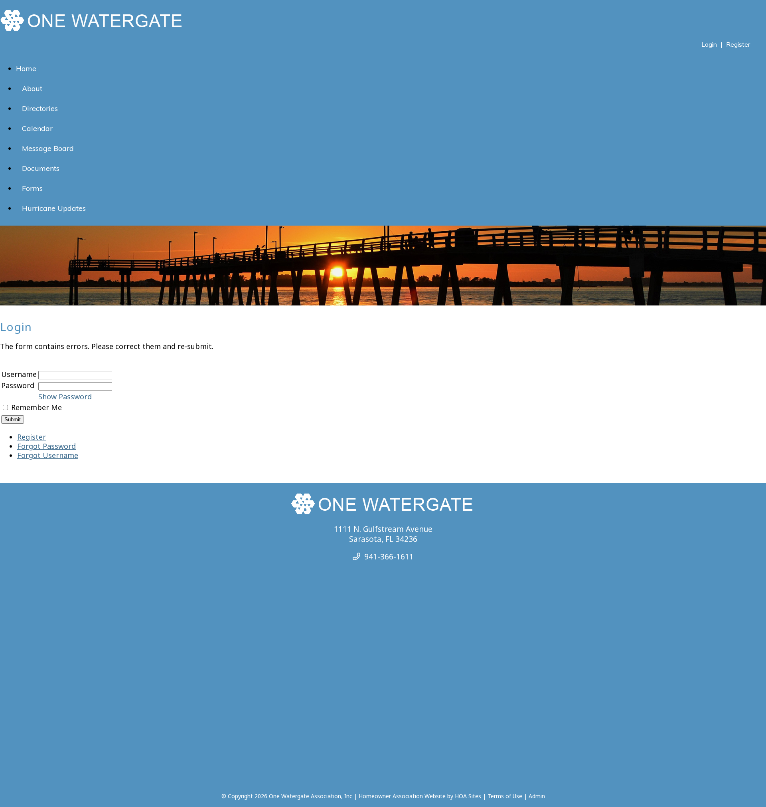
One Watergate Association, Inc (310, 796)
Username (19, 374)
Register (738, 44)
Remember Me (36, 407)
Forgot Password (46, 446)
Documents (40, 168)
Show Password (65, 396)
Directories (40, 108)
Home (26, 68)
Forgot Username (47, 455)
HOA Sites (468, 796)
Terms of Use (505, 796)
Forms (32, 188)
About (32, 88)
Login (709, 44)
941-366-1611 (389, 556)
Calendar (37, 128)
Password (17, 385)
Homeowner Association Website (402, 796)
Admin (537, 796)
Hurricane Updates (54, 208)
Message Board (48, 148)
